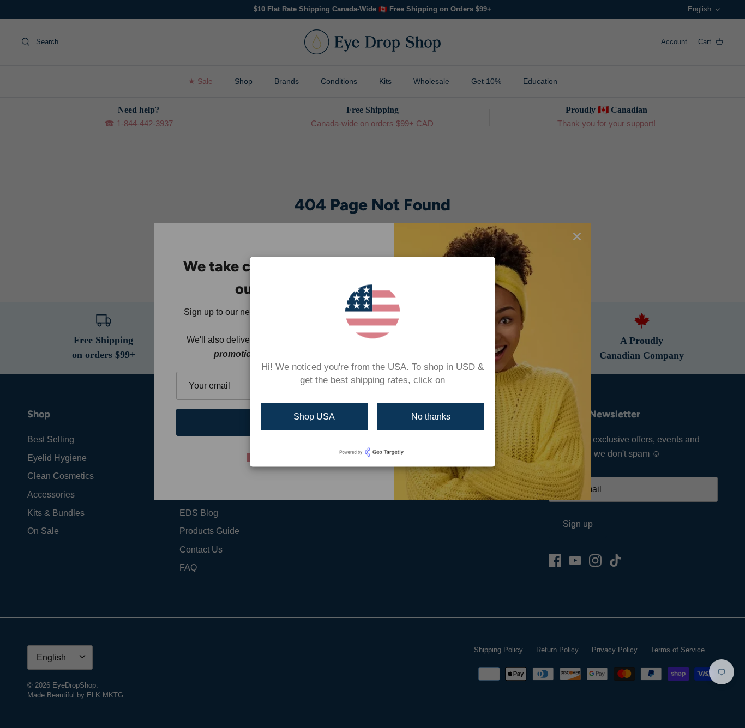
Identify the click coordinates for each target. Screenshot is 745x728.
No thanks (430, 416)
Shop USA (314, 416)
